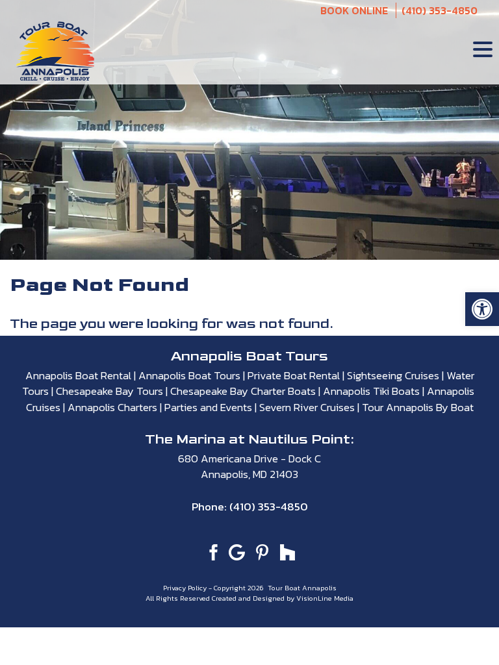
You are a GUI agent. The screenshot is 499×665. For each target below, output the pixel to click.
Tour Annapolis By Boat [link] (418, 407)
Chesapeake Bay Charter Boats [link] (243, 391)
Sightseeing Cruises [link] (393, 375)
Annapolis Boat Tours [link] (189, 375)
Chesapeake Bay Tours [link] (109, 391)
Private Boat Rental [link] (294, 375)
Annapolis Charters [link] (112, 407)
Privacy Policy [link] (186, 588)
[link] (482, 309)
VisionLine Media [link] (324, 598)
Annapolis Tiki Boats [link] (371, 391)
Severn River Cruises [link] (307, 407)
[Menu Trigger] (483, 48)
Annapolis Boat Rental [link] (78, 375)
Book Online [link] (354, 10)
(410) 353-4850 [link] (440, 10)
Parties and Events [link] (208, 407)
